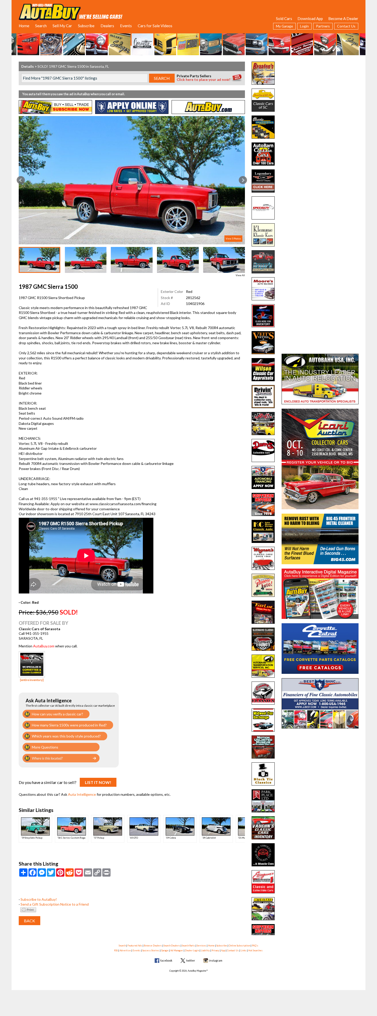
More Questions (45, 747)
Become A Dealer (343, 18)
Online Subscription (239, 945)
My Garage (284, 26)
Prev (21, 180)
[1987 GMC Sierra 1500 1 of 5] (132, 180)
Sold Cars (284, 18)
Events (126, 25)
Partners (323, 26)
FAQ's (255, 945)
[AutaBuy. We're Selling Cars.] (71, 11)
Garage (164, 950)
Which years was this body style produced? (66, 736)
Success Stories (150, 950)
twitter (190, 960)
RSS (116, 950)
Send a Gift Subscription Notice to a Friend (55, 904)
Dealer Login (192, 950)
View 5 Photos (233, 238)
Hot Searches (255, 950)
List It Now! (98, 782)
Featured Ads (134, 945)
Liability (205, 950)
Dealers (107, 25)
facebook (166, 960)
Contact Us (346, 26)
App (223, 950)
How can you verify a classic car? (57, 714)
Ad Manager (176, 950)
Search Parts (188, 945)
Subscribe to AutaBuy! (39, 899)
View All (240, 275)
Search (41, 25)
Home (24, 25)
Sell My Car (62, 25)
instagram (215, 960)
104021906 (195, 303)
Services (201, 945)
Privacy (215, 950)
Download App (310, 18)
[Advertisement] (320, 94)
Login (304, 26)
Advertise (125, 950)
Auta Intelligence (82, 794)
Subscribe (86, 25)
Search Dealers (172, 945)
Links (243, 950)
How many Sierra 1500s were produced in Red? (69, 725)
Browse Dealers (153, 945)
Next (243, 180)
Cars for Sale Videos (155, 25)
